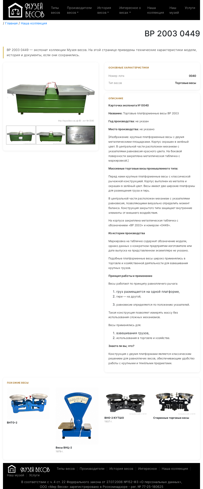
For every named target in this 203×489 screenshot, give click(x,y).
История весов (121, 468)
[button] (12, 93)
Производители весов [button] (79, 10)
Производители (92, 468)
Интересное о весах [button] (130, 10)
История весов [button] (104, 10)
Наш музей (174, 10)
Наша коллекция (155, 10)
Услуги (190, 8)
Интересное (147, 468)
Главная (11, 23)
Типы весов (55, 10)
